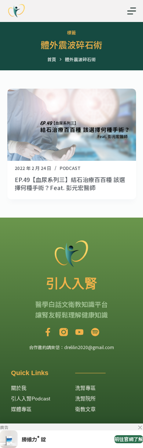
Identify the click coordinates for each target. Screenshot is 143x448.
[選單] (131, 11)
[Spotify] (95, 332)
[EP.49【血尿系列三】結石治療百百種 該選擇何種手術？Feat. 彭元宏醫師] (71, 125)
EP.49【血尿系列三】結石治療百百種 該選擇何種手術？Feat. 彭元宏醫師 (70, 183)
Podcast (70, 168)
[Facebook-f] (48, 332)
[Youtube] (79, 332)
